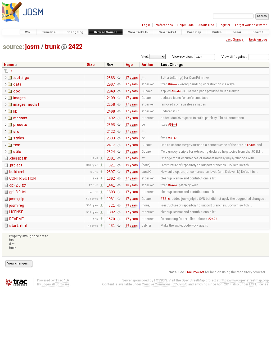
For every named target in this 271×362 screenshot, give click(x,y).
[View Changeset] (118, 78)
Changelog (74, 32)
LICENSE (16, 212)
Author (148, 65)
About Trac (206, 25)
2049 (111, 91)
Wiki (28, 32)
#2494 (212, 219)
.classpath (18, 158)
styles (18, 138)
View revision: (182, 57)
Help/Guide (185, 25)
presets (20, 124)
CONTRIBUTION (22, 178)
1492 (111, 118)
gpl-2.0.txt (17, 185)
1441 (111, 185)
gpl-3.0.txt (17, 192)
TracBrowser (194, 272)
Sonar (237, 32)
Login (146, 25)
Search (258, 32)
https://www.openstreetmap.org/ (244, 280)
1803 (111, 192)
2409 (111, 98)
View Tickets (138, 32)
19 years (131, 165)
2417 (111, 145)
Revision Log (258, 39)
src (16, 131)
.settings (21, 78)
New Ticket (167, 32)
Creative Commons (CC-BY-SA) (164, 284)
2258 (111, 104)
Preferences (164, 25)
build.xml (16, 172)
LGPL (253, 284)
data (17, 84)
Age (129, 65)
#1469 (172, 185)
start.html (18, 225)
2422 (75, 47)
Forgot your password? (251, 25)
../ (10, 71)
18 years (131, 185)
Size (90, 65)
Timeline (49, 32)
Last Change (234, 39)
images (19, 98)
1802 (111, 178)
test (17, 145)
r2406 (251, 145)
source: (13, 47)
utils (17, 151)
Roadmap (194, 32)
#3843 (172, 124)
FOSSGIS (160, 280)
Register (224, 25)
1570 (111, 219)
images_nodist (26, 104)
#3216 (165, 199)
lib (15, 111)
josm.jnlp (16, 199)
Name (9, 65)
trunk (52, 47)
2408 (111, 111)
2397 (111, 172)
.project (15, 165)
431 (112, 225)
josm (32, 47)
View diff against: (235, 57)
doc (16, 91)
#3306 (172, 84)
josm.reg (16, 205)
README (16, 219)
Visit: (145, 56)
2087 (111, 84)
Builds (217, 32)
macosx (20, 118)
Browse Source (105, 32)
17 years (131, 78)
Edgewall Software (55, 284)
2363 (111, 78)
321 (112, 165)
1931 (111, 199)
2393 (111, 124)
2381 (111, 158)
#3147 (176, 91)
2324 (111, 151)
